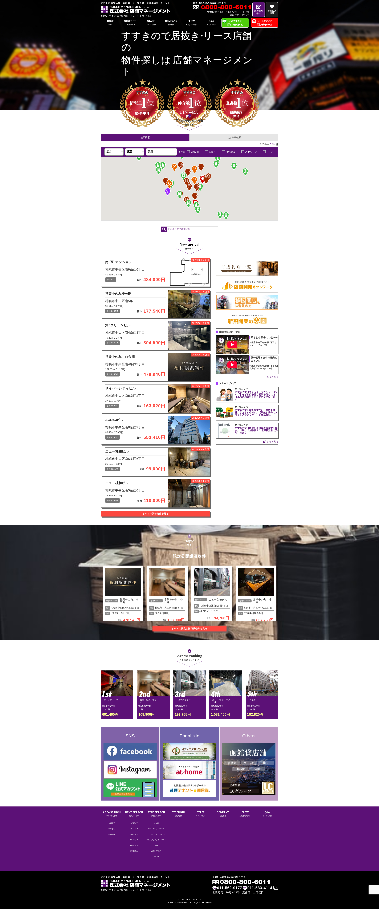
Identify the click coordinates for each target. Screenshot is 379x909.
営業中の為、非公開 (129, 601)
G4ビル (252, 700)
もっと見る (272, 377)
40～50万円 (134, 845)
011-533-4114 (259, 888)
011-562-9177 (229, 888)
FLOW (191, 22)
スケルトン (251, 152)
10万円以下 (134, 823)
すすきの (112, 829)
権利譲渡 (230, 152)
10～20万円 (134, 829)
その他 (156, 856)
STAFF (151, 22)
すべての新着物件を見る (156, 513)
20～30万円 (134, 834)
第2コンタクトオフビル (221, 701)
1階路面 (195, 152)
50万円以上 (134, 851)
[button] (203, 180)
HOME (110, 22)
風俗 (156, 845)
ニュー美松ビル (218, 599)
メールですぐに (264, 23)
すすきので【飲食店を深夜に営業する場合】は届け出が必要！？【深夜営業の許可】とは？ (256, 430)
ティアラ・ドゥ (111, 700)
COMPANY (171, 22)
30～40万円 (134, 840)
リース (270, 152)
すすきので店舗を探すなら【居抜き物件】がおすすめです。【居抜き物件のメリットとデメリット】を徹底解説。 (256, 412)
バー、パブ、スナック (156, 829)
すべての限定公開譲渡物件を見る (189, 628)
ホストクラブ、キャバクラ (156, 840)
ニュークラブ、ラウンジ (156, 834)
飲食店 (156, 823)
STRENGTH (131, 22)
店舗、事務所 (156, 851)
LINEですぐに (235, 23)
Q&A (211, 22)
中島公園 (112, 834)
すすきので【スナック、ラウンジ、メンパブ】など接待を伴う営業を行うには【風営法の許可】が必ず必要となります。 (256, 395)
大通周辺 (112, 823)
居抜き (212, 152)
